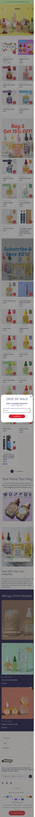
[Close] (31, 397)
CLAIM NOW (17, 416)
